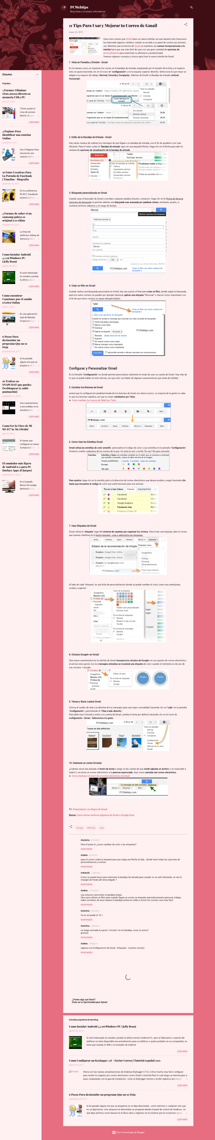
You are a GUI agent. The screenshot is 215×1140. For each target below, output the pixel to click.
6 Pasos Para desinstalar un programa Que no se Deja (102, 1094)
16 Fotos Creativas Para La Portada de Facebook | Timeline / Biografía (17, 176)
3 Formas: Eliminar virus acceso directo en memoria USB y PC (16, 93)
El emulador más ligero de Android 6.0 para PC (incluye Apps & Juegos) (17, 467)
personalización (111, 53)
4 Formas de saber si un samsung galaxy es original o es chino (17, 217)
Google (79, 827)
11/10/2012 (93, 890)
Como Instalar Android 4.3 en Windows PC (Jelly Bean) (102, 1026)
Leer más (182, 1051)
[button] (186, 25)
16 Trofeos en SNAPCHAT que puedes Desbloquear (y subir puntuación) (16, 386)
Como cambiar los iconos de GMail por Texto (94, 400)
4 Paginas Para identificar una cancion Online (16, 134)
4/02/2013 (95, 911)
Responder (86, 849)
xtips (101, 827)
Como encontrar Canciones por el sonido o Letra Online (17, 299)
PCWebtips (79, 7)
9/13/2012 (95, 840)
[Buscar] (191, 8)
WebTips (91, 827)
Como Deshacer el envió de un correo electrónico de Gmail (101, 776)
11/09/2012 (95, 873)
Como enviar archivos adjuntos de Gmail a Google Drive (105, 815)
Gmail (129, 39)
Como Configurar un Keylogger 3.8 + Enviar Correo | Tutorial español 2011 (114, 1060)
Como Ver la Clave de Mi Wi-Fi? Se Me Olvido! (17, 427)
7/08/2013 (95, 926)
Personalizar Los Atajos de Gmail (90, 809)
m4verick (85, 873)
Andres (84, 855)
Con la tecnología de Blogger (130, 1132)
